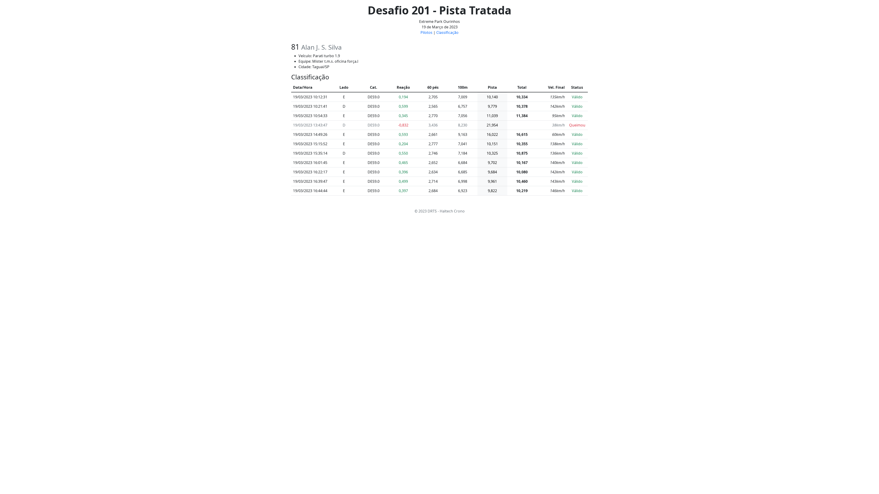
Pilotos (426, 32)
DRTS (432, 211)
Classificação (447, 32)
